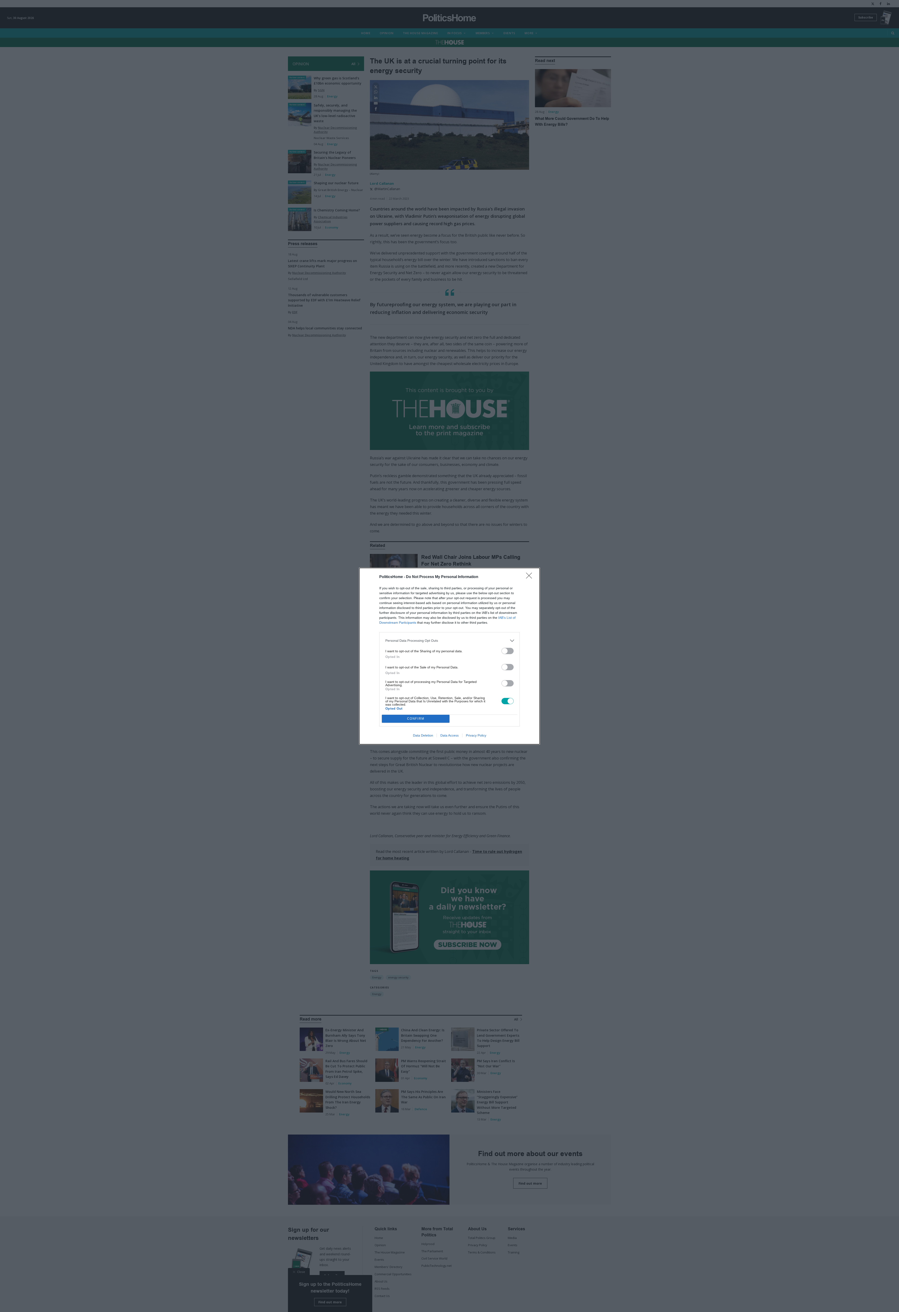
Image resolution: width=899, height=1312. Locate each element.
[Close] (530, 577)
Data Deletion (423, 735)
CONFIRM (415, 718)
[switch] (507, 651)
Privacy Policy (476, 735)
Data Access (449, 735)
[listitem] (449, 640)
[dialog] (449, 656)
